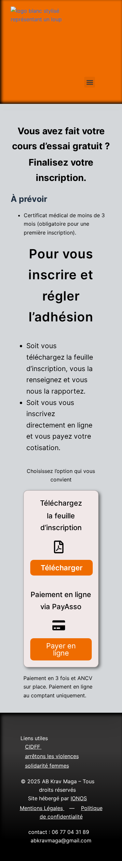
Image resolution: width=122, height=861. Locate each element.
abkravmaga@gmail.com (61, 840)
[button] (89, 82)
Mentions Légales (41, 808)
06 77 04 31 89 (72, 832)
